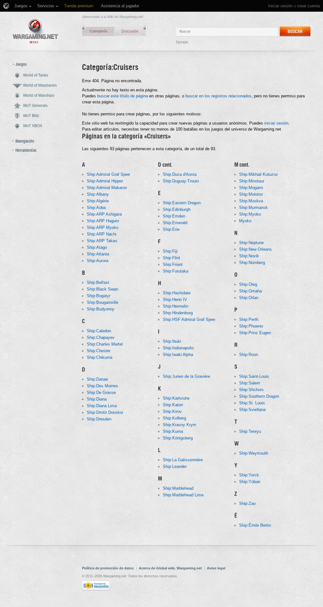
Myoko (245, 220)
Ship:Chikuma (99, 357)
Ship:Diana (97, 399)
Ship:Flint (171, 257)
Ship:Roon (248, 354)
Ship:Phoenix (251, 326)
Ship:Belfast (98, 282)
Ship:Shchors (251, 389)
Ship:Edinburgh (177, 209)
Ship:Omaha (250, 291)
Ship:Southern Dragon (259, 396)
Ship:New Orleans (255, 249)
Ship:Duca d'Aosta (180, 174)
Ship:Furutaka (175, 271)
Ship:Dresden (99, 419)
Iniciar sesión (280, 5)
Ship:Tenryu (250, 431)
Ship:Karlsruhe (176, 398)
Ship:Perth (248, 319)
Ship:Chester (98, 350)
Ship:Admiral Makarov (107, 187)
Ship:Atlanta (98, 254)
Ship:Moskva (251, 201)
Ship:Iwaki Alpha (178, 354)
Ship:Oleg (248, 284)
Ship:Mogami (251, 187)
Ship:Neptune (251, 242)
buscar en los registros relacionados (218, 96)
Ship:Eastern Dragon (182, 202)
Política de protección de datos (108, 568)
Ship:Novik (249, 256)
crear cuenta (308, 5)
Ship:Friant (173, 264)
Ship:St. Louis (252, 403)
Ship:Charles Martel (105, 344)
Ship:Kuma (173, 431)
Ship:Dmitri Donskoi (105, 412)
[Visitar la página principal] (35, 31)
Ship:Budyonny (101, 309)
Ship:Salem (249, 383)
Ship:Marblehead (178, 488)
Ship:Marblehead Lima (183, 495)
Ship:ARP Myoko (102, 227)
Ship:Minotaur (251, 181)
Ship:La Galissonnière (183, 459)
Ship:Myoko (250, 214)
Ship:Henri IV (175, 299)
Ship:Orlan (248, 297)
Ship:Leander (175, 466)
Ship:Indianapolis (178, 348)
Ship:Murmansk (253, 207)
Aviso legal (216, 568)
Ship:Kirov (172, 411)
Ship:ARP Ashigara (104, 214)
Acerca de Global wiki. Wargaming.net (170, 568)
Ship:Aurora (97, 260)
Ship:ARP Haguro (103, 220)
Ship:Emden (174, 216)
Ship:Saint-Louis (254, 376)
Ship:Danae (97, 379)
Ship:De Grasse (101, 392)
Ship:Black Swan (102, 289)
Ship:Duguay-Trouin (181, 181)
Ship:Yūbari (249, 481)
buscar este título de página (122, 96)
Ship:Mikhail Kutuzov (258, 174)
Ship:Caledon (99, 330)
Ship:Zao (247, 503)
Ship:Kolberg (174, 418)
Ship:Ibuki (172, 341)
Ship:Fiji (170, 251)
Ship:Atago (97, 247)
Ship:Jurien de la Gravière (186, 376)
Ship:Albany (98, 194)
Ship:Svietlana (252, 409)
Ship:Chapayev (101, 337)
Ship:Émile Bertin (255, 525)
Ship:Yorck (249, 475)
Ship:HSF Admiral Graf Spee (189, 319)
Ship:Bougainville (102, 302)
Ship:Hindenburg (178, 312)
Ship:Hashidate (177, 293)
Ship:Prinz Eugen (255, 332)
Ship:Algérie (98, 201)
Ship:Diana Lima (102, 405)
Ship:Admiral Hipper (105, 181)
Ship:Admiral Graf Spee (108, 174)
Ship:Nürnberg (252, 262)
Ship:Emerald (175, 222)
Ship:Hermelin (175, 306)
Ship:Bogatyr (98, 295)
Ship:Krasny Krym (179, 424)
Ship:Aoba (96, 207)
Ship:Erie (171, 229)
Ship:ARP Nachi (101, 234)
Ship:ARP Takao (102, 240)
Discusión (129, 31)
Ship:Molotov (251, 194)
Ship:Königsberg (178, 438)
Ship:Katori (173, 404)
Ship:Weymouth (253, 453)
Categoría (98, 31)
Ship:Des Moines (102, 385)
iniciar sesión (276, 123)
